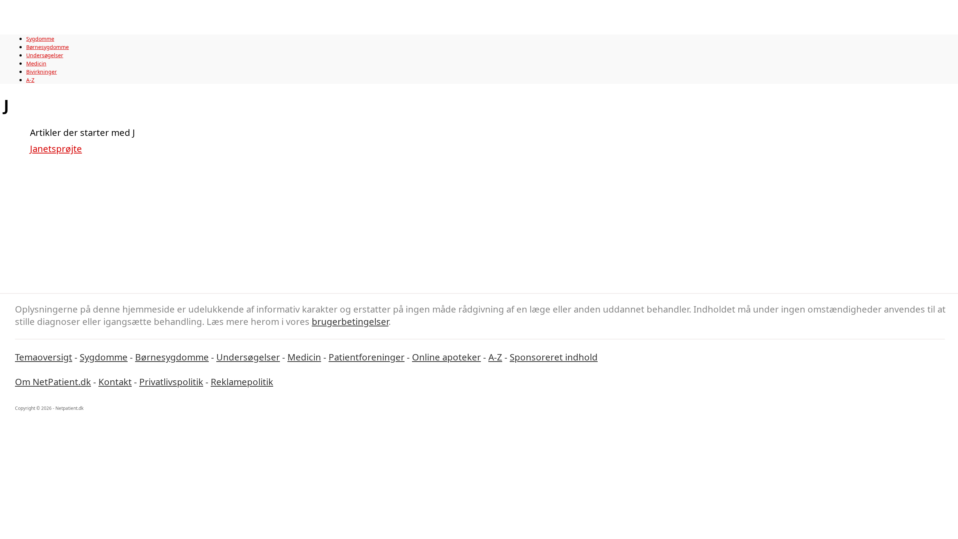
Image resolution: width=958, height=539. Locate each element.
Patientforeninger (367, 357)
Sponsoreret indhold (554, 357)
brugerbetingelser (350, 321)
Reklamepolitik (242, 381)
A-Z (30, 79)
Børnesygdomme (47, 47)
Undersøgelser (44, 55)
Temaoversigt (43, 357)
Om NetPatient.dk (53, 381)
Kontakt (115, 381)
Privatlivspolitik (171, 381)
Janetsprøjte (56, 148)
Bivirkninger (41, 71)
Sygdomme (40, 38)
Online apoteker (446, 357)
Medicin (36, 63)
